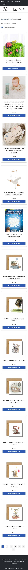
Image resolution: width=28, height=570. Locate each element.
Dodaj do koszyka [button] (14, 68)
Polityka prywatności (19, 561)
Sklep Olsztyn (3, 4)
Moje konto (17, 1)
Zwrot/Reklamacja (8, 561)
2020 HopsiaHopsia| (9, 568)
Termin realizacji (22, 559)
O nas (8, 1)
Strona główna (4, 19)
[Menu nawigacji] (15, 9)
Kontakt (2, 1)
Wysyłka (14, 559)
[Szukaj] (24, 9)
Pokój (10, 19)
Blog (12, 1)
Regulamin (14, 563)
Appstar (21, 568)
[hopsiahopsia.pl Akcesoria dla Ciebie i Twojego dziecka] (5, 9)
